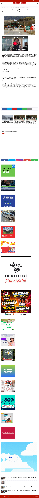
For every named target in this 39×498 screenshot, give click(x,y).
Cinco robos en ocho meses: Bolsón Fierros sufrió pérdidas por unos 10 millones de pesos (20, 477)
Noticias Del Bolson (5, 14)
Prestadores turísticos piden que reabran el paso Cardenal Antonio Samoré (19, 122)
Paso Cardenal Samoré (7, 7)
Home (33, 496)
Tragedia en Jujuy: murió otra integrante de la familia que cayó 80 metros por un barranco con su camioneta (21, 487)
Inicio (2, 7)
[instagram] (36, 1)
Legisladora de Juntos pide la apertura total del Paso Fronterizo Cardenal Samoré (31, 122)
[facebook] (33, 1)
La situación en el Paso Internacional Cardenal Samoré (7, 122)
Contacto (36, 496)
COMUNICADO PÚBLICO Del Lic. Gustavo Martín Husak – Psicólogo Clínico (17, 481)
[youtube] (27, 160)
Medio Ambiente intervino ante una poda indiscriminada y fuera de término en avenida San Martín (21, 491)
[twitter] (34, 1)
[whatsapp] (34, 160)
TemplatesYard (9, 496)
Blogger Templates (19, 496)
